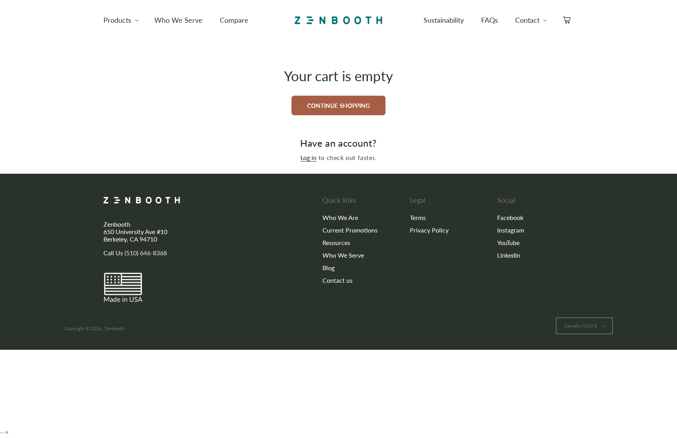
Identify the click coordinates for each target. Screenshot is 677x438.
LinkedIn (508, 255)
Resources (336, 242)
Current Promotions (350, 230)
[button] (120, 20)
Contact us (337, 280)
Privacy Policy (429, 230)
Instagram (510, 230)
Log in (308, 157)
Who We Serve (343, 255)
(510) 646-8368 (146, 252)
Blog (328, 267)
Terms (418, 217)
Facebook (510, 217)
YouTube (508, 242)
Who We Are (340, 217)
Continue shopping (338, 105)
